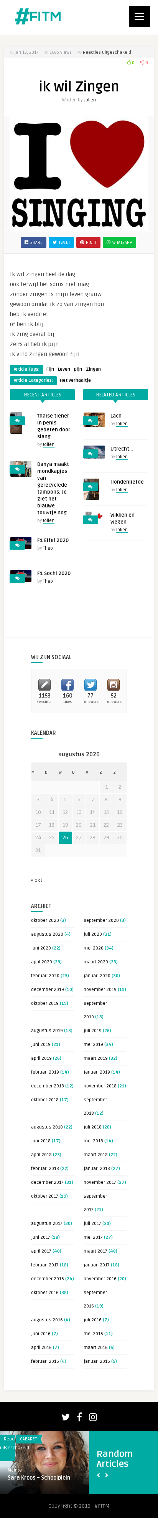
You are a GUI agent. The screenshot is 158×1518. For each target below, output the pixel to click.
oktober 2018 (45, 1100)
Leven (64, 369)
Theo (48, 548)
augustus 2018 (47, 1127)
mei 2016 (93, 1334)
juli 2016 (93, 1320)
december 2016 (47, 1279)
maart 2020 (96, 962)
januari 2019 (97, 1072)
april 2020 (41, 962)
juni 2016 (41, 1334)
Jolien (90, 100)
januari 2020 (97, 976)
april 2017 (41, 1251)
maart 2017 (95, 1251)
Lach (116, 416)
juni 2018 (41, 1141)
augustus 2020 (47, 934)
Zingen (93, 369)
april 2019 (41, 1058)
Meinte (15, 1470)
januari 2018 (97, 1169)
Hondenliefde (127, 482)
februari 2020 (45, 976)
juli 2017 (92, 1223)
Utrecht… (121, 449)
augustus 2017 (47, 1223)
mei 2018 (93, 1141)
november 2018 (100, 1086)
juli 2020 (93, 934)
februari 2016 (45, 1361)
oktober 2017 (44, 1196)
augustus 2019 (47, 1031)
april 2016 (41, 1348)
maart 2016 (96, 1348)
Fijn (50, 369)
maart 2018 (96, 1155)
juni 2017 (40, 1237)
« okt (36, 880)
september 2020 (101, 920)
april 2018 (41, 1155)
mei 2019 (93, 1044)
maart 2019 (96, 1058)
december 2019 (47, 990)
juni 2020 (41, 948)
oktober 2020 (45, 920)
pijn (78, 369)
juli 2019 (93, 1031)
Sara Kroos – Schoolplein (39, 1478)
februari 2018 (45, 1169)
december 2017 (47, 1182)
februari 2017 (45, 1265)
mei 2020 (94, 948)
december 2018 (47, 1086)
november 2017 (100, 1182)
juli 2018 (93, 1127)
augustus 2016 (47, 1320)
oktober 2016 (45, 1293)
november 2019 (100, 990)
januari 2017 (97, 1265)
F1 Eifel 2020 (53, 540)
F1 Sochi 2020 (54, 573)
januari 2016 (97, 1361)
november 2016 (100, 1279)
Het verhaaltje (75, 380)
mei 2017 (93, 1237)
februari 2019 (45, 1072)
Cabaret (28, 1439)
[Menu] (139, 16)
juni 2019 (41, 1044)
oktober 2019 (45, 1003)
